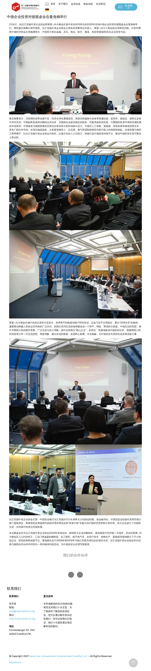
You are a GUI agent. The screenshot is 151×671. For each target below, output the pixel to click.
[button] (71, 575)
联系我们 (128, 6)
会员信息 (75, 4)
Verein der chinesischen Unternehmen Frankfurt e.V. (58, 656)
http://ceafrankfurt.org (22, 618)
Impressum (15, 662)
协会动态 (88, 4)
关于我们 (63, 4)
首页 (53, 4)
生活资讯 (100, 4)
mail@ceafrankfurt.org (22, 611)
